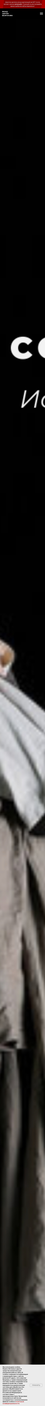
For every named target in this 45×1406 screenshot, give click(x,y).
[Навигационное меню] (41, 14)
